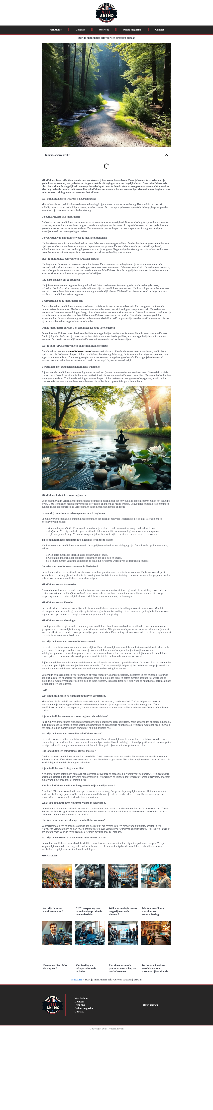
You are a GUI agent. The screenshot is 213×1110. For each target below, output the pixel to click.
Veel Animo (55, 29)
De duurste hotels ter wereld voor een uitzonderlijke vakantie (155, 968)
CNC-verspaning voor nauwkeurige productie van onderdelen (89, 911)
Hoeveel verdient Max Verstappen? (55, 967)
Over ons (104, 29)
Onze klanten (150, 1004)
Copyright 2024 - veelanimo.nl (106, 1028)
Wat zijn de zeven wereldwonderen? (53, 910)
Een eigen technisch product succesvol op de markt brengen (122, 968)
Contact (159, 29)
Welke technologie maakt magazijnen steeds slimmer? (123, 911)
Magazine (76, 979)
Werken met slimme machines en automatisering (153, 911)
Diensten (80, 29)
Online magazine (132, 29)
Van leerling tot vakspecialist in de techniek (86, 968)
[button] (166, 155)
